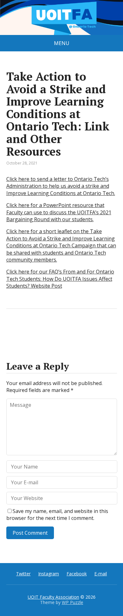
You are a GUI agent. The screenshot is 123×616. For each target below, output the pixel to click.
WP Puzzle (72, 602)
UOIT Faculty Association (53, 597)
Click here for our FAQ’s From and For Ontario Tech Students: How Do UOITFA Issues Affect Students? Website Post (60, 278)
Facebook (77, 574)
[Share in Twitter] (75, 329)
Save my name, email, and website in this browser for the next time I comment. (57, 514)
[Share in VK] (28, 329)
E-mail (100, 574)
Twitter (23, 574)
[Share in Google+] (60, 329)
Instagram (48, 574)
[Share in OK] (44, 329)
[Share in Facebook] (12, 329)
